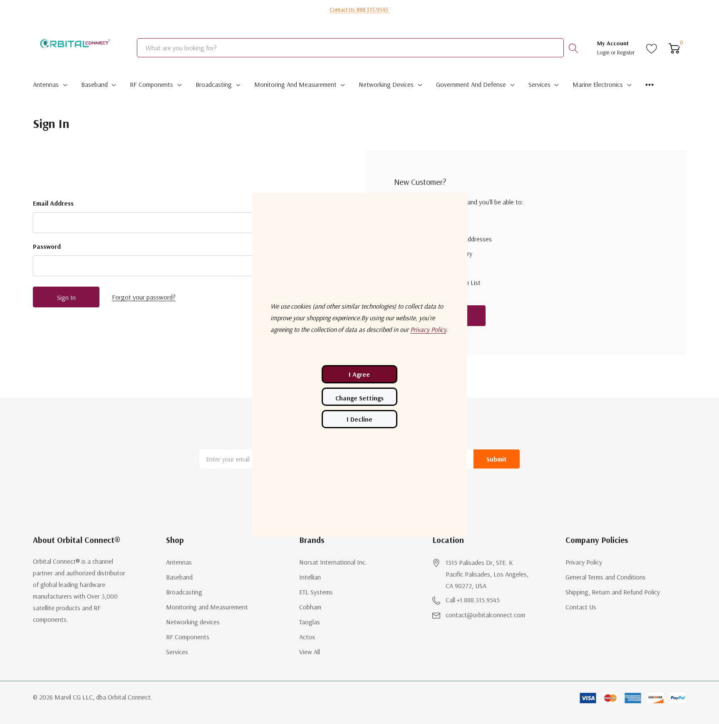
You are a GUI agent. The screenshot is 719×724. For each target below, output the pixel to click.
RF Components (151, 84)
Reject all (359, 419)
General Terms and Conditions (605, 577)
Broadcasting (214, 84)
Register (626, 52)
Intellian (310, 577)
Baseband (94, 84)
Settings (359, 397)
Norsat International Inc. (333, 562)
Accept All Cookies (359, 374)
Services (539, 84)
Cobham (310, 607)
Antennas (46, 84)
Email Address (53, 203)
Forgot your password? (144, 297)
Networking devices (386, 84)
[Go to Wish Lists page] (651, 48)
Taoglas (309, 622)
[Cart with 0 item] (674, 48)
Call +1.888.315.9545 (473, 600)
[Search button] (573, 47)
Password (47, 246)
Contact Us (580, 607)
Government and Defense (471, 84)
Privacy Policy (583, 562)
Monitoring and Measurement (295, 84)
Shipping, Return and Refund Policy (612, 592)
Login (604, 52)
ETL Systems (316, 592)
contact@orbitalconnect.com (485, 615)
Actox (307, 637)
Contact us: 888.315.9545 (359, 9)
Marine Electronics (598, 84)
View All (309, 652)
